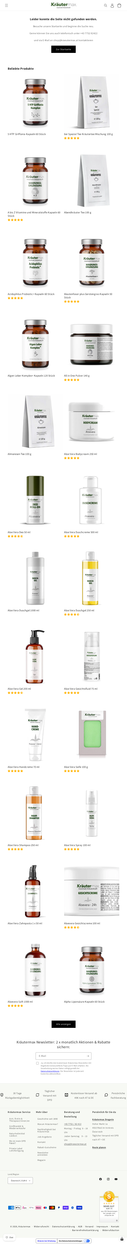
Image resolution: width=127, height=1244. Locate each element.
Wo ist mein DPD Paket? (17, 1142)
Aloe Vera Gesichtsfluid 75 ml (80, 688)
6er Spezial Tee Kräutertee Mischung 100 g (88, 134)
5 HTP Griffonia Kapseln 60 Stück (27, 134)
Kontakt (41, 1142)
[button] (6, 5)
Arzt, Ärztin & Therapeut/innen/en (19, 1120)
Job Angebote (44, 1136)
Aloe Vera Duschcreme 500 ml (81, 532)
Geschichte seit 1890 (47, 1119)
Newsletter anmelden (42, 1153)
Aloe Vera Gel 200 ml (19, 688)
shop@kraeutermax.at (75, 1144)
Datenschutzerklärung (50, 1071)
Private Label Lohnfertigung (16, 1149)
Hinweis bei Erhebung (46, 1241)
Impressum (102, 1226)
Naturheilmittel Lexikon (17, 1134)
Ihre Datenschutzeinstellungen (70, 1241)
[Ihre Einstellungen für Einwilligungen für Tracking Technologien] (122, 1239)
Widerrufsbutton (110, 1230)
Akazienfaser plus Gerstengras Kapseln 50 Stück (88, 295)
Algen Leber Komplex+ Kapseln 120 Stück (31, 375)
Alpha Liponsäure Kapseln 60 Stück (84, 1001)
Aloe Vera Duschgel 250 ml (79, 610)
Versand (89, 1226)
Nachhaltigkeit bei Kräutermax (46, 1130)
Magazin (41, 1160)
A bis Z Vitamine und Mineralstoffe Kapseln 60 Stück (34, 214)
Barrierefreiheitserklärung (85, 1230)
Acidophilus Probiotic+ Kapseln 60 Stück (31, 294)
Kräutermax (24, 1226)
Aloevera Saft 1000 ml (20, 1001)
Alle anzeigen (63, 1024)
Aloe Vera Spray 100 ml (77, 845)
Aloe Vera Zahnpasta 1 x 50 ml (25, 923)
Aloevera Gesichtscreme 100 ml (82, 923)
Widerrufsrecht (41, 1226)
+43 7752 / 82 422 (72, 1124)
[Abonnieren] (87, 1056)
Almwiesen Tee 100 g (19, 454)
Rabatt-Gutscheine (46, 1147)
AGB (80, 1226)
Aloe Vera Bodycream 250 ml (80, 454)
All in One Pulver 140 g (77, 375)
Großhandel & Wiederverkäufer (17, 1127)
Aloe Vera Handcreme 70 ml (23, 767)
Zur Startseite (63, 49)
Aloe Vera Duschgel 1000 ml (23, 610)
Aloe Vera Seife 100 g (76, 767)
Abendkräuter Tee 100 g (77, 212)
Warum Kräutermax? (47, 1124)
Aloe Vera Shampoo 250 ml (23, 845)
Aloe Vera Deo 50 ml (19, 532)
